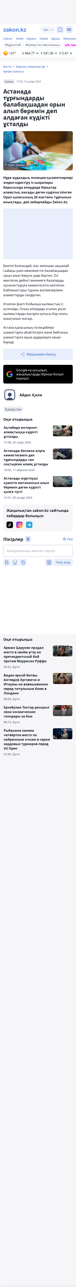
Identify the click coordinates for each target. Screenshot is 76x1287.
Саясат (8, 38)
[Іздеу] (60, 29)
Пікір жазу (63, 562)
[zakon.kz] (14, 30)
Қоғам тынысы (13, 71)
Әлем (19, 38)
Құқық (55, 38)
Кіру (70, 539)
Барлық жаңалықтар (30, 66)
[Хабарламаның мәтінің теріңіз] (38, 551)
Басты (7, 66)
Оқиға (44, 38)
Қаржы (31, 38)
